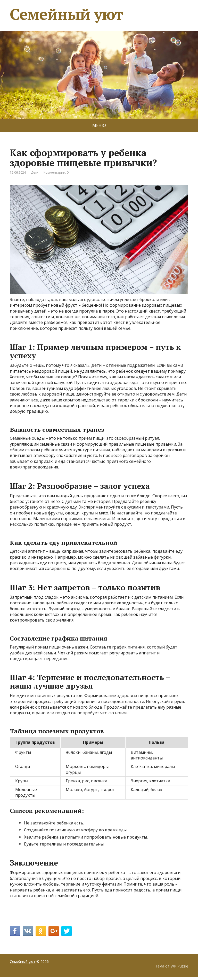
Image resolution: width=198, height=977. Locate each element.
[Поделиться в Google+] (53, 931)
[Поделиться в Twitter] (66, 931)
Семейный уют (66, 14)
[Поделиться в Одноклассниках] (41, 931)
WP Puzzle (179, 966)
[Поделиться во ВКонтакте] (28, 931)
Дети (34, 172)
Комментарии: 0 (56, 172)
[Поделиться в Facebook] (15, 931)
